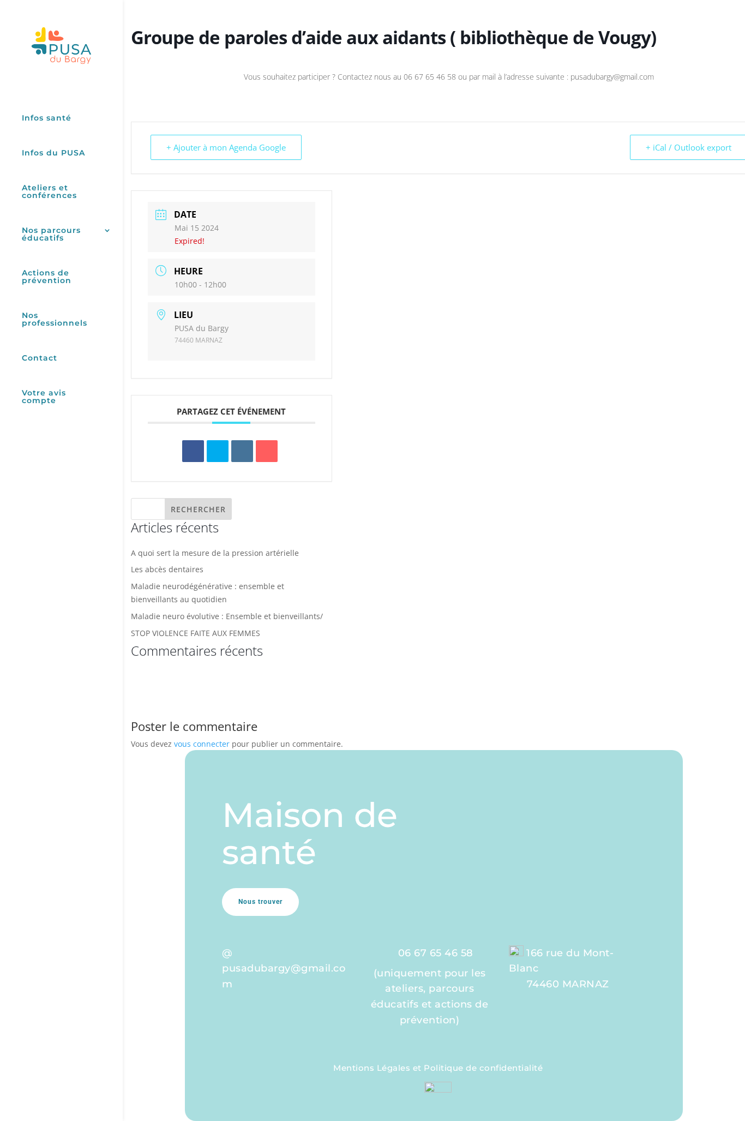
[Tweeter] (218, 451)
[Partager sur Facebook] (193, 451)
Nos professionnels (54, 319)
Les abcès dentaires (167, 569)
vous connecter (202, 744)
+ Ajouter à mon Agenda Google (226, 147)
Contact (39, 358)
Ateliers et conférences (49, 192)
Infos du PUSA (53, 153)
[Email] (267, 451)
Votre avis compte (44, 397)
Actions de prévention (46, 277)
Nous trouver (260, 902)
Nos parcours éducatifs (51, 234)
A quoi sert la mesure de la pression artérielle (215, 553)
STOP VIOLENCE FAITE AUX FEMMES (195, 633)
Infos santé (46, 118)
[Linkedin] (242, 451)
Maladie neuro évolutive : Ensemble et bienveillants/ (227, 616)
